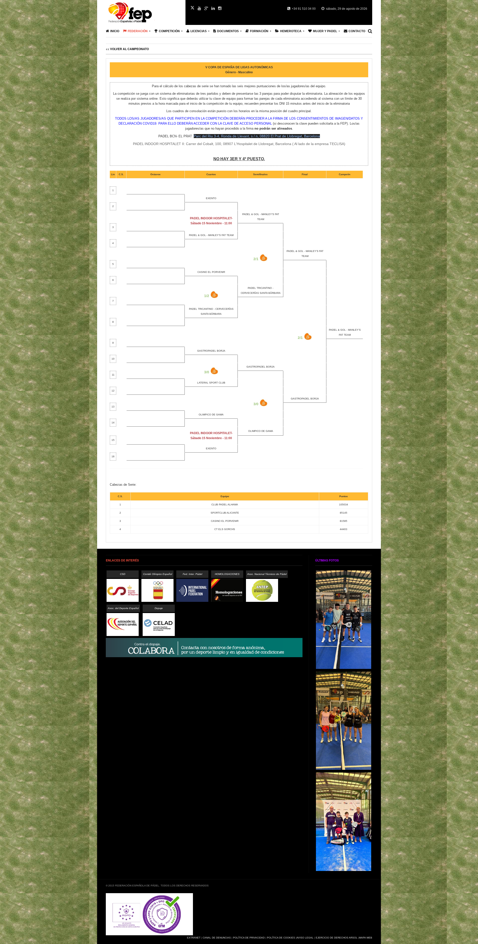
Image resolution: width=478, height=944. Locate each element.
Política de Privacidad (249, 937)
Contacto (357, 31)
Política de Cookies (281, 937)
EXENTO (211, 198)
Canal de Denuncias (217, 937)
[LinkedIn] (213, 8)
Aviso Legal (305, 937)
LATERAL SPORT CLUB (211, 382)
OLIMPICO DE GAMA (211, 414)
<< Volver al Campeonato (127, 49)
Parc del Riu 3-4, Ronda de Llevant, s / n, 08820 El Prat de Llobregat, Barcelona (257, 136)
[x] (192, 8)
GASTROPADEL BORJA (211, 350)
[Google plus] (206, 8)
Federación (138, 31)
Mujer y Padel (325, 31)
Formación (259, 31)
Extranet (193, 937)
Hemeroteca (290, 31)
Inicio (114, 31)
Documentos (228, 31)
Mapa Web (365, 937)
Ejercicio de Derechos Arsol (337, 937)
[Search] (370, 31)
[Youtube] (199, 8)
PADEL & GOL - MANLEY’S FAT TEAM (211, 235)
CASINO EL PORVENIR (211, 272)
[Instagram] (220, 8)
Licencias (198, 31)
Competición (169, 31)
